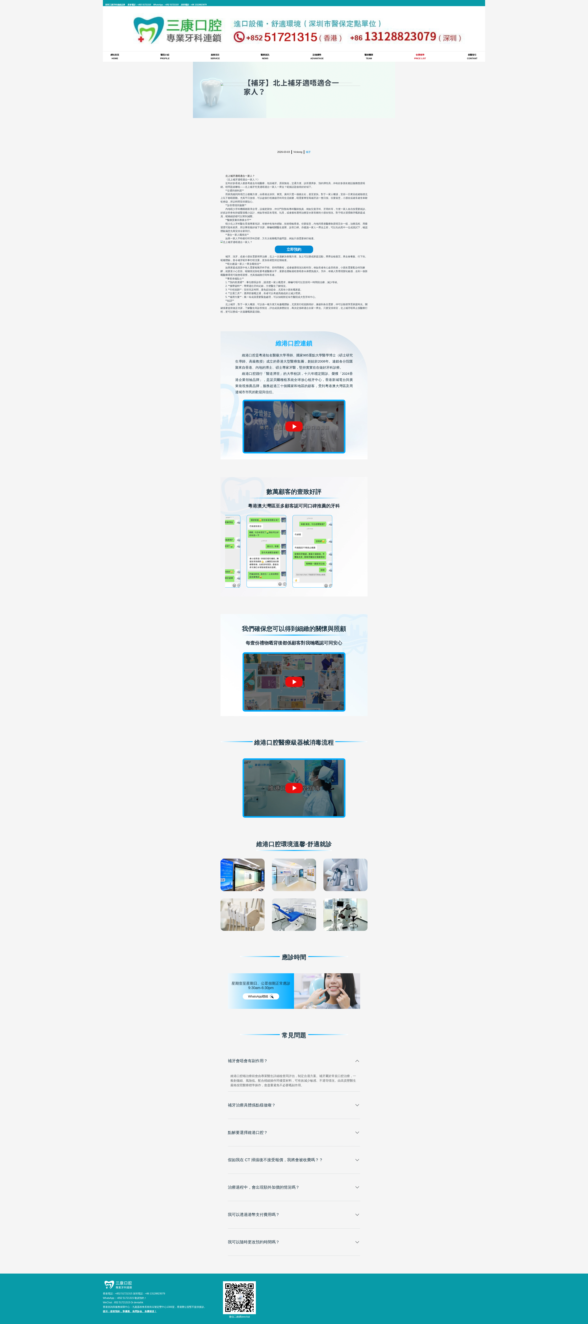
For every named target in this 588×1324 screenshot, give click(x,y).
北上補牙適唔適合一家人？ (240, 176)
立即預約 (294, 249)
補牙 (308, 152)
